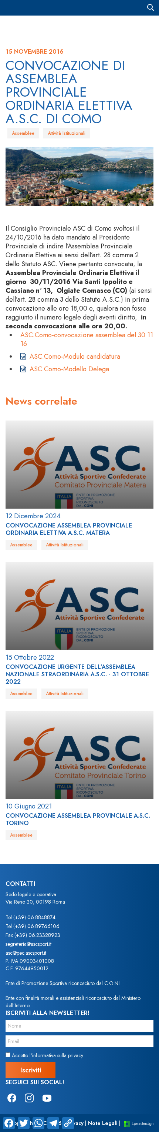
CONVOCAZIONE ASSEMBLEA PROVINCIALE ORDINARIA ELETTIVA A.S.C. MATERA (69, 529)
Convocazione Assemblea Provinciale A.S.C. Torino (78, 819)
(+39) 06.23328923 (37, 935)
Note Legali (103, 1123)
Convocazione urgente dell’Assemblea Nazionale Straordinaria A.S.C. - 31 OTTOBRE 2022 (77, 674)
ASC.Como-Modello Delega (69, 369)
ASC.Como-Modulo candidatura (75, 356)
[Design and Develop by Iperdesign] (138, 1123)
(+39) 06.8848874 (34, 917)
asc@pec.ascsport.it (26, 953)
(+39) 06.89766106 (36, 926)
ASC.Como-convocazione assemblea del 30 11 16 (86, 339)
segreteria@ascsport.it (28, 944)
